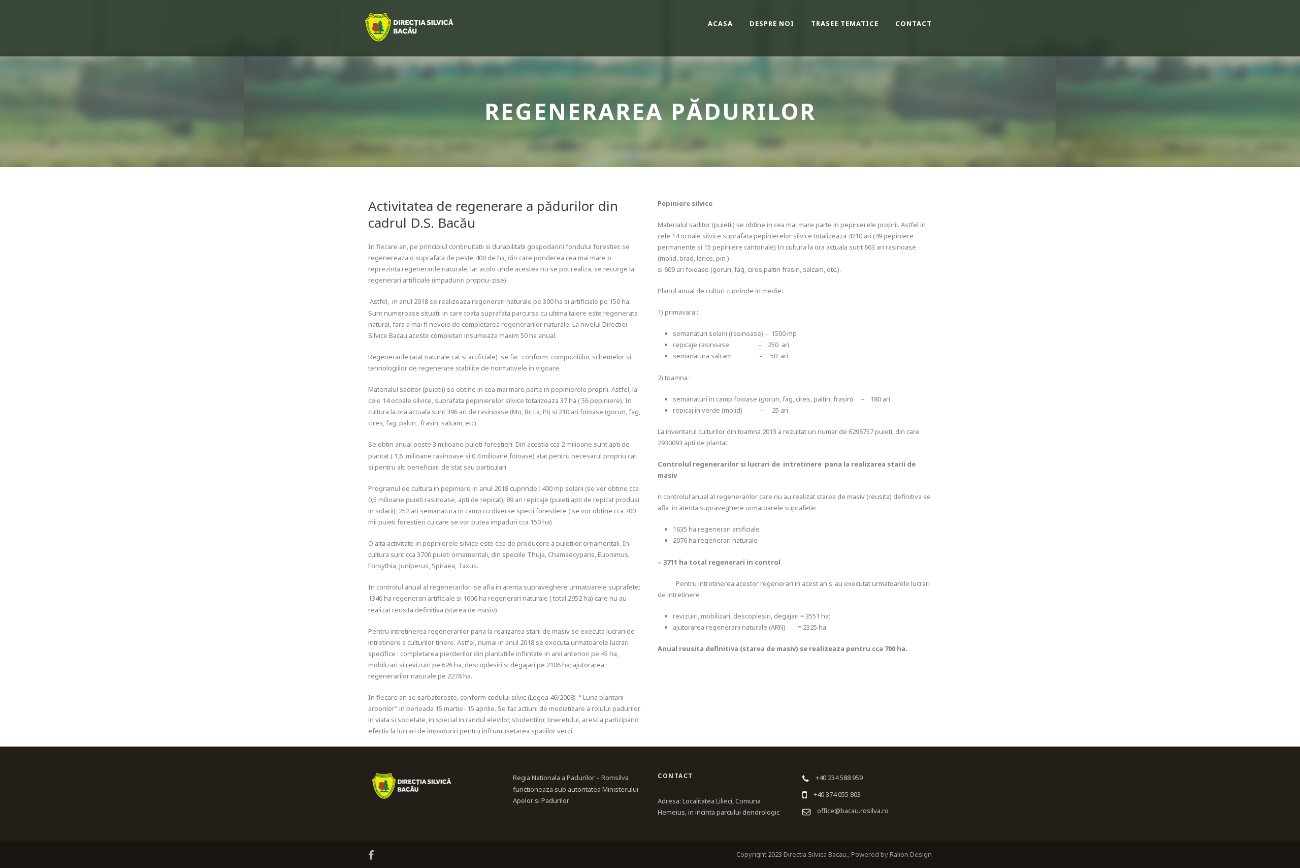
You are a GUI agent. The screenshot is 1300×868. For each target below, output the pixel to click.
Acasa (720, 23)
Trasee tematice (845, 23)
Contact (913, 23)
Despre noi (772, 23)
